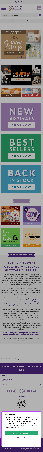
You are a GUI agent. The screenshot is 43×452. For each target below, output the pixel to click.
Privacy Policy (25, 425)
